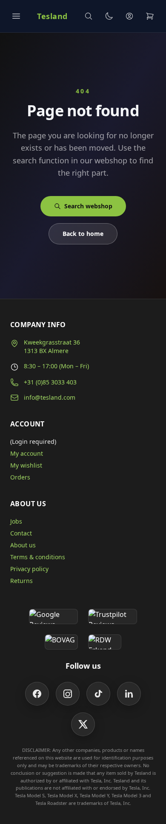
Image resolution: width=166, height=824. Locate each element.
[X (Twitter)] (83, 724)
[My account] (129, 16)
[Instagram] (68, 694)
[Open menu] (16, 16)
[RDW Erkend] (104, 642)
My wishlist (26, 465)
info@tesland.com (49, 397)
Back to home (83, 234)
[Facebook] (37, 694)
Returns (21, 581)
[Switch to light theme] (109, 16)
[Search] (88, 16)
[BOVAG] (61, 642)
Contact (21, 533)
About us (23, 545)
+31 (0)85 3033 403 (50, 382)
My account (26, 453)
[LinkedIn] (129, 694)
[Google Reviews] (53, 616)
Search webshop (88, 206)
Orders (20, 477)
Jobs (16, 521)
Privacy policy (29, 569)
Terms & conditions (37, 557)
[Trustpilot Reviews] (112, 616)
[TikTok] (98, 694)
